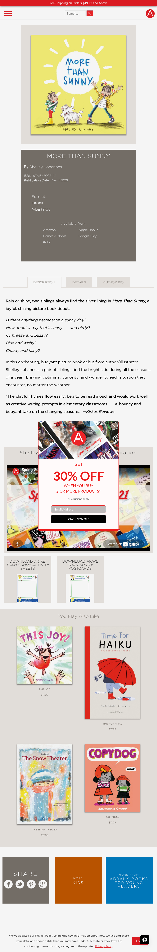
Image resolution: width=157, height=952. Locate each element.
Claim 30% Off (78, 519)
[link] (78, 438)
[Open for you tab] (144, 939)
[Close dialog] (113, 425)
